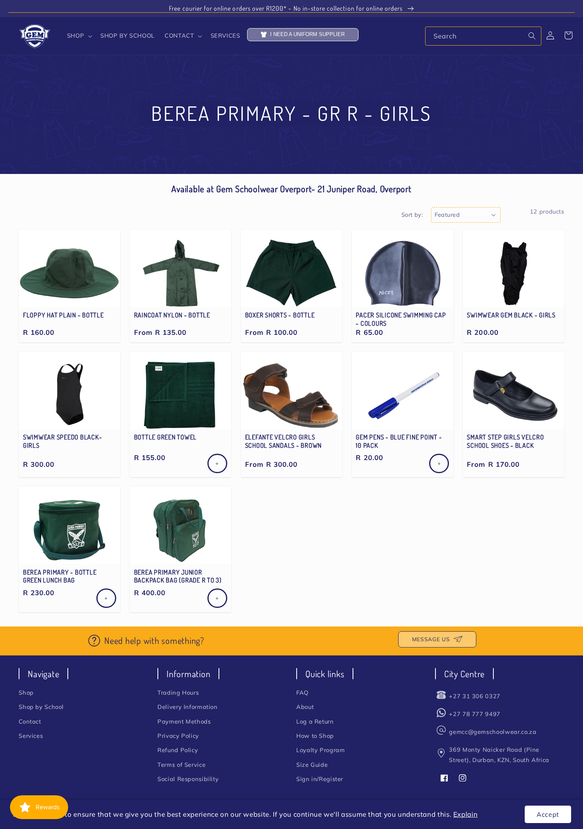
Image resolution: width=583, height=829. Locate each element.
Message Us (431, 639)
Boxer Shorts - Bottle (280, 315)
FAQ (302, 692)
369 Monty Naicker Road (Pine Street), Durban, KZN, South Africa (499, 755)
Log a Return (315, 721)
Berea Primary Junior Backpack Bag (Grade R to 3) (178, 576)
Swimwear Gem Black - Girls (511, 315)
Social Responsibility (188, 779)
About (305, 707)
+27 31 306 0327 (474, 696)
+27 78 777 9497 (474, 714)
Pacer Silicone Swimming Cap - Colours (401, 319)
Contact (30, 721)
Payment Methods (184, 721)
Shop (26, 692)
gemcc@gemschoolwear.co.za (492, 731)
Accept (548, 814)
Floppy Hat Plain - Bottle (63, 315)
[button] (78, 36)
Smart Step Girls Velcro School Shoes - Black (505, 441)
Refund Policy (177, 750)
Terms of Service (181, 764)
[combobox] (483, 36)
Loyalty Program (320, 750)
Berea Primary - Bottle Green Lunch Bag (60, 576)
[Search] (532, 36)
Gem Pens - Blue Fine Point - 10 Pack (399, 441)
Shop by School (41, 707)
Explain (465, 814)
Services (31, 735)
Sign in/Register (319, 779)
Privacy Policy (178, 735)
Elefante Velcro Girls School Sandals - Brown (283, 441)
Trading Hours (178, 692)
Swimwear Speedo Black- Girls (62, 441)
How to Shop (315, 735)
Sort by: (412, 214)
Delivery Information (187, 707)
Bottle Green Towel (165, 437)
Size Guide (312, 764)
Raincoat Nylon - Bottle (172, 315)
